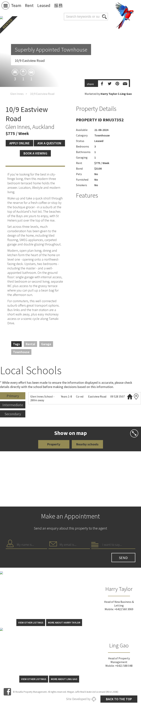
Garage (46, 344)
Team (16, 5)
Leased (43, 5)
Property (53, 444)
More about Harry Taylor (64, 622)
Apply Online (19, 143)
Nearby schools (87, 444)
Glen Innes (17, 94)
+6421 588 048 (124, 665)
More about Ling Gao (64, 679)
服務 (58, 5)
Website (130, 396)
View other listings (30, 622)
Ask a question (49, 143)
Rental (30, 344)
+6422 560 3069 (123, 609)
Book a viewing (35, 153)
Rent (29, 5)
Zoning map (136, 396)
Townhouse (21, 352)
